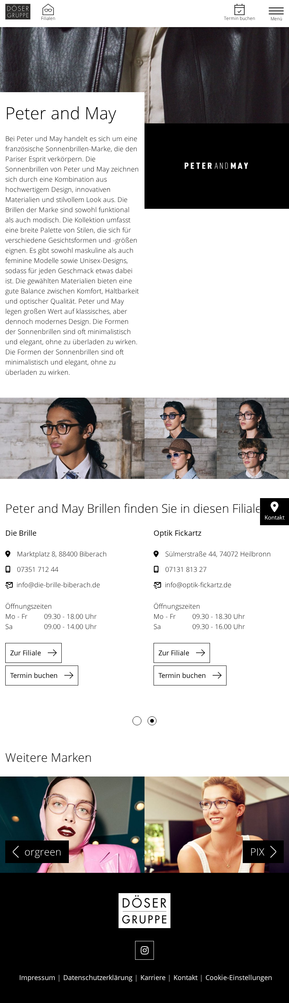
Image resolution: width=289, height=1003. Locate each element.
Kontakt (186, 977)
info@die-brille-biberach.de (58, 584)
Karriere (153, 977)
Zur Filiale (25, 652)
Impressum (38, 977)
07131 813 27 (186, 569)
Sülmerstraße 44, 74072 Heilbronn (218, 553)
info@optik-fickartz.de (198, 584)
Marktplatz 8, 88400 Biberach (62, 553)
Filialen (48, 18)
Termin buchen (239, 18)
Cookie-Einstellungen (238, 977)
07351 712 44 (37, 569)
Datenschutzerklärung (98, 977)
